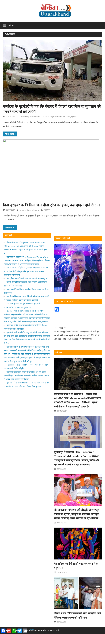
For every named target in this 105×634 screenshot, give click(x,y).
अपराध (68, 116)
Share (31, 629)
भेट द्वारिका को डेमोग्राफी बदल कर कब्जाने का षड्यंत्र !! (27, 278)
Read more (10, 134)
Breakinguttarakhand (55, 116)
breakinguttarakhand (30, 116)
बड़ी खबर (74, 116)
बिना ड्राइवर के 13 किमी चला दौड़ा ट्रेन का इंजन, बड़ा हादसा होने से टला (51, 204)
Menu (11, 25)
